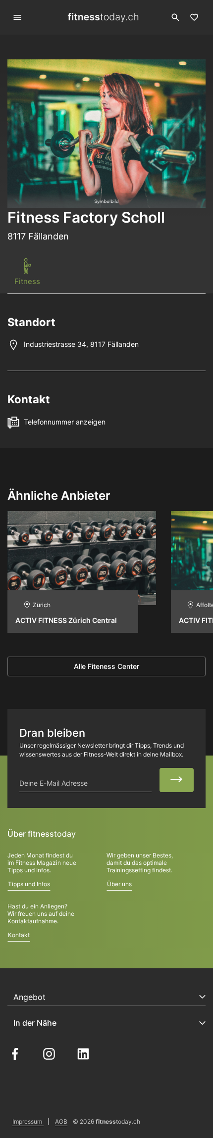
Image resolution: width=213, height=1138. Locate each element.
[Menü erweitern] (17, 17)
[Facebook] (15, 1053)
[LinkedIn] (83, 1053)
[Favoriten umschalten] (194, 17)
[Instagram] (49, 1053)
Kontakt (19, 935)
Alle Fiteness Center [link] (106, 666)
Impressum (28, 1121)
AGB (61, 1121)
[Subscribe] (177, 780)
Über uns (119, 884)
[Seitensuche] (175, 17)
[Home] (103, 17)
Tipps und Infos (29, 884)
